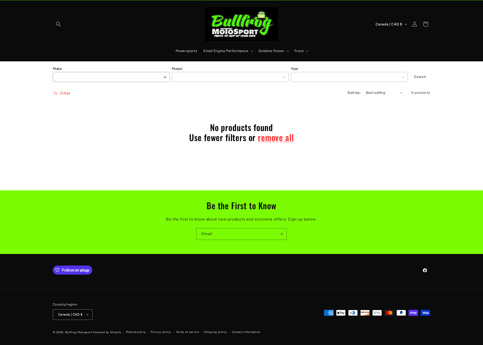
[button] (58, 24)
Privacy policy (161, 332)
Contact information (246, 332)
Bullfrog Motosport (78, 332)
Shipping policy (215, 332)
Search (420, 77)
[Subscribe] (281, 234)
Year (294, 69)
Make (57, 69)
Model (177, 69)
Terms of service (187, 332)
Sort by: (354, 93)
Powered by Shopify (107, 332)
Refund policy (136, 332)
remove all (276, 137)
